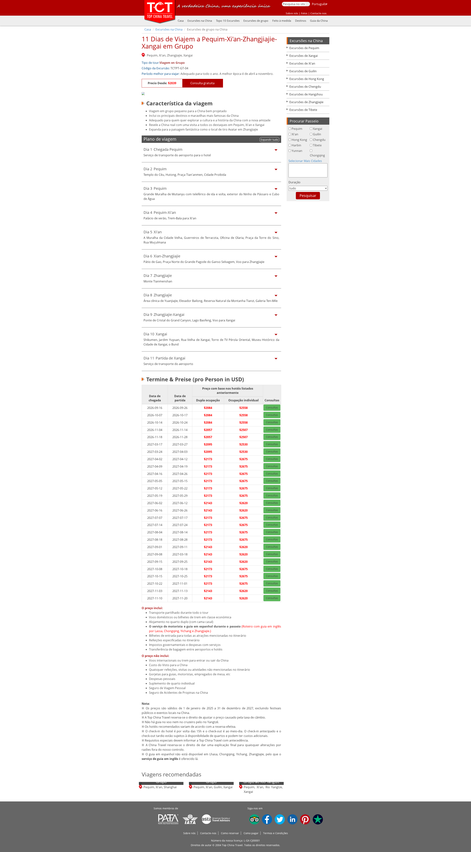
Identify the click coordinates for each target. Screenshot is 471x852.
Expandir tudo (269, 139)
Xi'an (295, 134)
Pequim (297, 129)
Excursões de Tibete (303, 110)
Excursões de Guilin (303, 71)
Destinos (300, 20)
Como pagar (251, 833)
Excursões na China (199, 20)
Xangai (317, 129)
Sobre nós (189, 833)
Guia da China (319, 20)
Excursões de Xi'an (302, 63)
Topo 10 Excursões (228, 20)
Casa (181, 20)
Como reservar (230, 833)
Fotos (304, 13)
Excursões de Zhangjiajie (306, 102)
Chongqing (317, 155)
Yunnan (297, 151)
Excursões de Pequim (304, 48)
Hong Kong (299, 140)
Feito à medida (281, 20)
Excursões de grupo (255, 20)
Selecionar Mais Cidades (305, 161)
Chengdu (319, 140)
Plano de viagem (160, 139)
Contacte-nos (208, 833)
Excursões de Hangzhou (306, 94)
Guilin (317, 134)
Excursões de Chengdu (305, 87)
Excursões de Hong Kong (306, 79)
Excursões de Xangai (303, 56)
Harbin (296, 145)
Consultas (272, 407)
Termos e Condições (275, 833)
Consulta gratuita (202, 83)
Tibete (317, 145)
